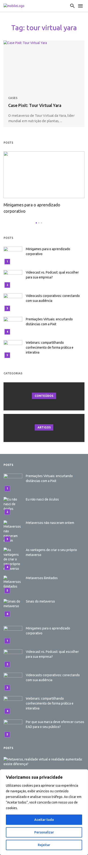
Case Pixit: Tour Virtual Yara (34, 105)
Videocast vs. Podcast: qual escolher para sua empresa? (52, 274)
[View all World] (44, 396)
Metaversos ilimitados (42, 578)
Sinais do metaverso (40, 601)
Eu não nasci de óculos (42, 499)
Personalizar (44, 832)
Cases (12, 97)
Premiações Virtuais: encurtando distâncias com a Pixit (49, 321)
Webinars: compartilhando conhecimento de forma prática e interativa (49, 347)
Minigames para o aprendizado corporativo (32, 207)
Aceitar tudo (44, 820)
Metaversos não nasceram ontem (50, 523)
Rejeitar (44, 845)
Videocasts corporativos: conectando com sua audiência (53, 298)
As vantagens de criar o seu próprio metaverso (51, 552)
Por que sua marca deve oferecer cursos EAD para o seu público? (55, 724)
